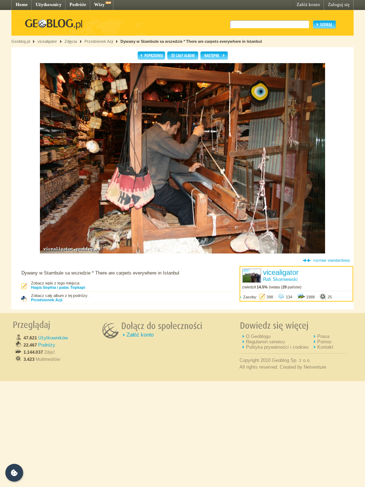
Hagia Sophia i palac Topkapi (58, 287)
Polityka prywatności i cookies (277, 347)
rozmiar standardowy (331, 260)
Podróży (46, 345)
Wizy (99, 4)
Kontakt (325, 347)
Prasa (323, 336)
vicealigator (47, 41)
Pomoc (324, 341)
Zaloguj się (339, 4)
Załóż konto (308, 4)
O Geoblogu (258, 336)
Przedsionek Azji (98, 41)
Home (22, 4)
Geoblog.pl (20, 41)
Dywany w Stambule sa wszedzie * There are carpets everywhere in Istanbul (191, 41)
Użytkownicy (49, 4)
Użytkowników (53, 337)
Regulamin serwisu (265, 341)
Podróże (78, 4)
